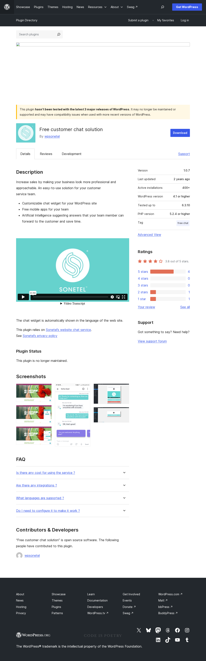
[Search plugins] (59, 34)
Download (180, 132)
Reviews (46, 154)
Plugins (56, 607)
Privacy (21, 613)
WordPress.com (170, 594)
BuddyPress (168, 613)
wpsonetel (52, 136)
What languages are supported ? (40, 498)
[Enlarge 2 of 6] (46, 411)
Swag (128, 613)
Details (25, 154)
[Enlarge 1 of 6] (46, 389)
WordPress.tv (98, 613)
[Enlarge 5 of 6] (124, 389)
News (20, 600)
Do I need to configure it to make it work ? (48, 511)
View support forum (152, 341)
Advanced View (149, 235)
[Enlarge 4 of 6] (85, 389)
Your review (146, 307)
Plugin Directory (26, 20)
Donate (129, 607)
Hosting (21, 607)
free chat (183, 223)
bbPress (165, 607)
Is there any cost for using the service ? (45, 473)
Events (127, 600)
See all (185, 307)
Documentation (97, 600)
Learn (91, 594)
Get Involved (131, 594)
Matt (163, 600)
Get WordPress (187, 7)
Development (71, 154)
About (20, 594)
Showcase (59, 594)
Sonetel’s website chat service (68, 330)
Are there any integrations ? (36, 485)
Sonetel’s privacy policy (40, 336)
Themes (57, 600)
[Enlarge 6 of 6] (124, 413)
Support (184, 154)
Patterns (57, 613)
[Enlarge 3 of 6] (46, 432)
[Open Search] (162, 7)
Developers (95, 607)
